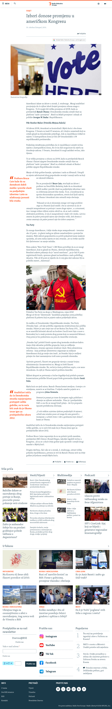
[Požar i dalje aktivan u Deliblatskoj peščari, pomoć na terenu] (61, 510)
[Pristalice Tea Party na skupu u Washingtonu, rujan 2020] (56, 310)
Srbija (41, 607)
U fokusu (8, 546)
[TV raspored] (84, 689)
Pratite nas (30, 664)
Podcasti (90, 475)
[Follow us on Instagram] (74, 689)
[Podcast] (98, 3)
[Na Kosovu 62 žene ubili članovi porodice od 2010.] (61, 491)
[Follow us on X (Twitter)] (63, 689)
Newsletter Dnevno (36, 701)
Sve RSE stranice (7, 692)
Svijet (29, 11)
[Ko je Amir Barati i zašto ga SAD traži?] (92, 559)
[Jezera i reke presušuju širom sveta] (61, 500)
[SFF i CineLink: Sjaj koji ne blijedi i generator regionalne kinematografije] (97, 514)
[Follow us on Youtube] (68, 689)
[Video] (105, 3)
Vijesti (31, 688)
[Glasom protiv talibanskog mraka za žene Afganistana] (97, 486)
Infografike (8, 572)
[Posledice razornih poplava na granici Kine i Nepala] (61, 481)
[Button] (81, 33)
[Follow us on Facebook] (58, 689)
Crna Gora (80, 572)
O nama (4, 688)
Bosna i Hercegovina (48, 572)
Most (78, 607)
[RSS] (79, 689)
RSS (2, 696)
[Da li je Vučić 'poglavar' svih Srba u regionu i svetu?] (92, 594)
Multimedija (64, 475)
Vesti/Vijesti (37, 475)
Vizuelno (32, 692)
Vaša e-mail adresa (11, 647)
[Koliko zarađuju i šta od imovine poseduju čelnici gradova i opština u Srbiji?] (56, 594)
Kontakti (4, 701)
